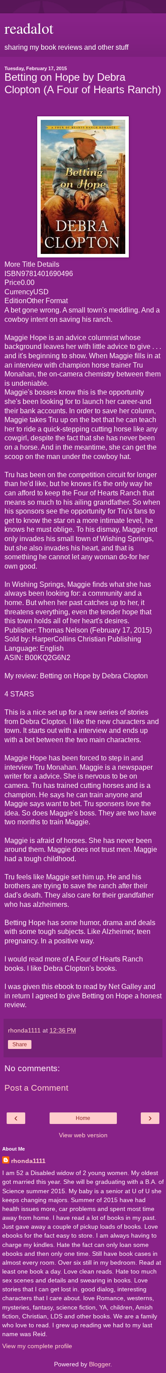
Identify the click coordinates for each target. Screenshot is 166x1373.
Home (83, 1118)
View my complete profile (37, 1345)
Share (19, 1044)
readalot (29, 28)
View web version (83, 1135)
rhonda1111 (28, 1160)
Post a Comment (36, 1087)
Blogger (99, 1364)
